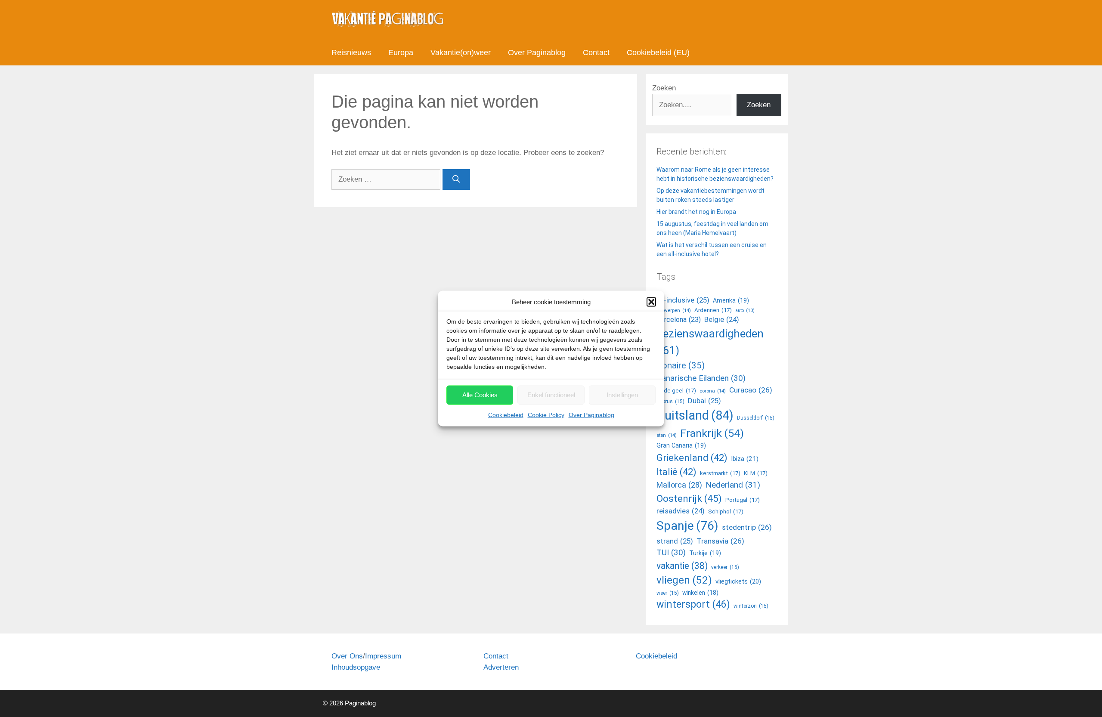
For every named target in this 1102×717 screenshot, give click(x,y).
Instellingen (622, 395)
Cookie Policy (546, 414)
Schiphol (725, 511)
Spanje (687, 526)
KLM (756, 473)
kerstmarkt (720, 473)
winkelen (700, 592)
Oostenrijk (689, 498)
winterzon (751, 606)
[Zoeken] (456, 179)
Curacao (750, 390)
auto (745, 310)
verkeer (725, 567)
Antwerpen (673, 310)
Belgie (721, 319)
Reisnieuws (351, 52)
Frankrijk (712, 433)
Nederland (733, 485)
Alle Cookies (480, 395)
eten (666, 435)
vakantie (682, 565)
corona (713, 391)
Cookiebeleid (505, 414)
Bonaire (680, 365)
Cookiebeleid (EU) (658, 52)
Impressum (383, 656)
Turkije (705, 553)
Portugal (742, 500)
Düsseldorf (755, 418)
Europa (400, 52)
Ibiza (744, 459)
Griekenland (691, 457)
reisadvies (680, 511)
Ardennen (713, 310)
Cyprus (670, 402)
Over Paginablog (591, 414)
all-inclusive (682, 300)
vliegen (684, 580)
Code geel (676, 390)
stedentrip (747, 527)
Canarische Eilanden (701, 378)
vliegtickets (738, 581)
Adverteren (501, 667)
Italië (676, 471)
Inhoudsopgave (355, 667)
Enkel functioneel (551, 395)
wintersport (693, 604)
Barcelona (678, 319)
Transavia (720, 541)
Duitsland (695, 415)
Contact (596, 52)
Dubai (704, 400)
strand (674, 541)
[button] (651, 302)
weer (667, 593)
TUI (671, 552)
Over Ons (347, 656)
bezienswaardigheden (710, 342)
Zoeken (664, 88)
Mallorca (679, 484)
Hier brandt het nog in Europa (696, 211)
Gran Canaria (681, 445)
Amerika (731, 300)
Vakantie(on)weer (460, 52)
